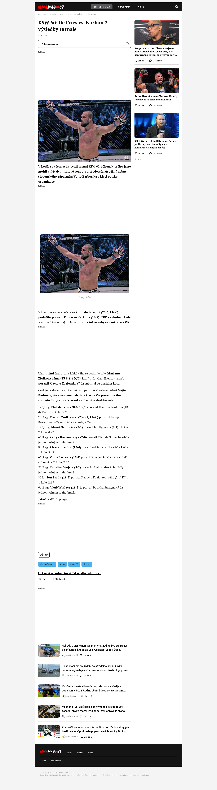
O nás (90, 753)
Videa (141, 7)
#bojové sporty (47, 564)
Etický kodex (56, 761)
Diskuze (60, 579)
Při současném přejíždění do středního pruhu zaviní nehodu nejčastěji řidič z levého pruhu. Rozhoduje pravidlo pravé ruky (96, 668)
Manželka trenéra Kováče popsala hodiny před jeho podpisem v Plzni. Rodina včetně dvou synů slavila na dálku (93, 689)
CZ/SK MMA (124, 7)
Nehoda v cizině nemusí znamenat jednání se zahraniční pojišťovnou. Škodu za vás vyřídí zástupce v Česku (95, 647)
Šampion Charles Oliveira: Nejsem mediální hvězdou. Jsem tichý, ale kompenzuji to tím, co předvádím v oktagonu (154, 52)
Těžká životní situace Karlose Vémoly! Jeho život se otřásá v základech (156, 98)
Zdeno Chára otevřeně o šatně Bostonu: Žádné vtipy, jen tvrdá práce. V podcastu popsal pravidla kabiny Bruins (95, 729)
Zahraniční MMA (102, 7)
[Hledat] (177, 7)
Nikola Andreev (50, 43)
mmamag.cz (43, 14)
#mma (87, 564)
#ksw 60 (74, 564)
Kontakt (80, 753)
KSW (54, 14)
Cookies (43, 761)
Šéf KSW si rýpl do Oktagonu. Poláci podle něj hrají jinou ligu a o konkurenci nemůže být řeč (155, 144)
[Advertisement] (84, 73)
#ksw (62, 564)
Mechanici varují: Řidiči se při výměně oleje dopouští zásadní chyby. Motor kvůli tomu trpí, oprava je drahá (93, 708)
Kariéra (69, 753)
